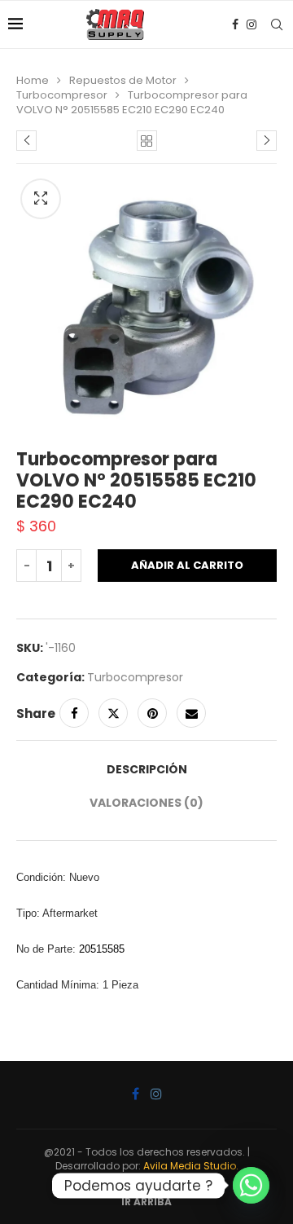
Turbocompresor (61, 95)
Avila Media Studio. (190, 1166)
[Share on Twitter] (113, 713)
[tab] (146, 769)
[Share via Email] (191, 713)
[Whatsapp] (251, 1185)
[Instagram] (251, 24)
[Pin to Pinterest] (152, 713)
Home (32, 80)
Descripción (147, 769)
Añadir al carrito (187, 565)
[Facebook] (235, 24)
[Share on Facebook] (74, 713)
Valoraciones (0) (146, 803)
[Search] (277, 24)
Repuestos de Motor (123, 80)
